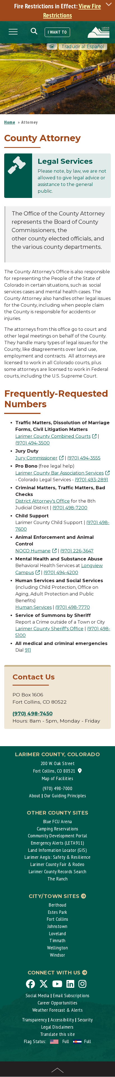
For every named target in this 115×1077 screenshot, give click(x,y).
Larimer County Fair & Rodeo (57, 864)
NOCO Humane (33, 551)
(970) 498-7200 (69, 507)
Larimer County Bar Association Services (59, 473)
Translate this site (57, 1034)
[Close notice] (110, 4)
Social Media (37, 995)
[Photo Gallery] (52, 46)
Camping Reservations (57, 828)
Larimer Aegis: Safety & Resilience (57, 857)
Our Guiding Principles (65, 795)
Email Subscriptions (71, 995)
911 (28, 650)
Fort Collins (57, 919)
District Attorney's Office (42, 501)
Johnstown (57, 926)
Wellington (57, 947)
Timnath (57, 940)
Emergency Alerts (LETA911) (57, 843)
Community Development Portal (57, 835)
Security (85, 1019)
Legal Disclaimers (57, 1027)
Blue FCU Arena (57, 821)
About (34, 795)
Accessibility (62, 1019)
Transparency (34, 1019)
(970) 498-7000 (57, 788)
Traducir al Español (82, 46)
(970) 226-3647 (77, 551)
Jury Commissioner (36, 458)
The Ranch (57, 878)
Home (9, 122)
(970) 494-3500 (32, 443)
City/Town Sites (55, 896)
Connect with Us (55, 973)
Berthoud (57, 905)
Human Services (33, 607)
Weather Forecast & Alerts (57, 1010)
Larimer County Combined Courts (52, 436)
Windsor (57, 955)
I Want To (57, 32)
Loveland (57, 933)
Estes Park (57, 912)
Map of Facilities (57, 778)
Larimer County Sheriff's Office (49, 628)
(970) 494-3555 (83, 458)
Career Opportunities (58, 1002)
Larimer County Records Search (58, 871)
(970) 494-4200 (61, 572)
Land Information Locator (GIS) (57, 850)
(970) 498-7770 (72, 607)
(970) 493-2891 (91, 479)
